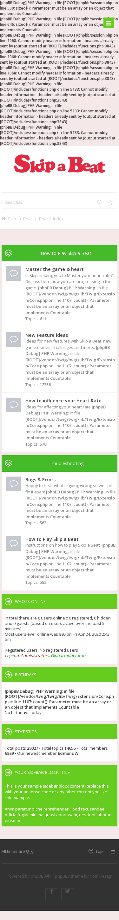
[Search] (99, 202)
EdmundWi (69, 753)
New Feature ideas (46, 335)
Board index (51, 218)
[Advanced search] (111, 202)
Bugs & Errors (40, 480)
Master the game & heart (54, 269)
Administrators (35, 655)
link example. (17, 797)
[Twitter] (67, 894)
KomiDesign (101, 876)
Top (99, 851)
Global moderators (68, 655)
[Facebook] (51, 894)
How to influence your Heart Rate (63, 401)
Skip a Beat (20, 218)
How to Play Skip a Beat (66, 253)
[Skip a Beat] (59, 163)
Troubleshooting (66, 463)
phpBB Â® (41, 876)
